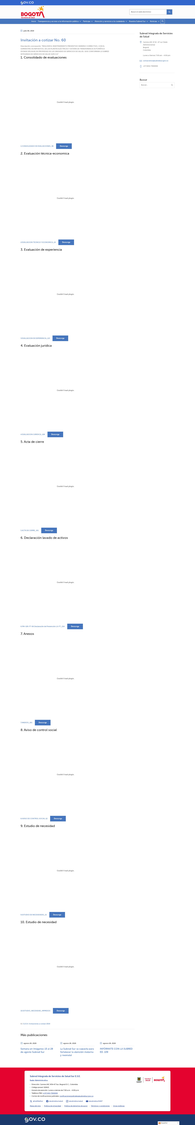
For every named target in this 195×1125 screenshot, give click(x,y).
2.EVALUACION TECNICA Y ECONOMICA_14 (38, 242)
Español (164, 1123)
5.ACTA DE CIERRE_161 (30, 530)
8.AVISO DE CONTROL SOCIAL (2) (34, 819)
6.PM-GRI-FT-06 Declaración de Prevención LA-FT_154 (43, 626)
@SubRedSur (38, 1101)
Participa (86, 21)
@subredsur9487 (96, 1101)
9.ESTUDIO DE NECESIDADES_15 (34, 915)
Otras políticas (119, 1106)
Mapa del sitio (35, 1106)
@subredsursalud (56, 1101)
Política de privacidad (52, 1106)
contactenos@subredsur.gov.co (155, 61)
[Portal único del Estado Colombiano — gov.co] (35, 1119)
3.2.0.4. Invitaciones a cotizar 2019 (36, 1024)
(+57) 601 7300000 (50, 1093)
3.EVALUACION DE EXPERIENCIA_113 (35, 338)
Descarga (64, 146)
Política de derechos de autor (76, 1106)
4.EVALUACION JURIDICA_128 (33, 434)
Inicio (33, 21)
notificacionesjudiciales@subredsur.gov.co (76, 1096)
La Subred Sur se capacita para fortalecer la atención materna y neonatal (77, 1052)
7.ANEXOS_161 (26, 723)
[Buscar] (169, 11)
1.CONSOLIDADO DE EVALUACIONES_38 (37, 146)
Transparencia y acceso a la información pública (58, 21)
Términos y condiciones (100, 1106)
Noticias (153, 21)
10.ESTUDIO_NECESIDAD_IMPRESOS (35, 1011)
